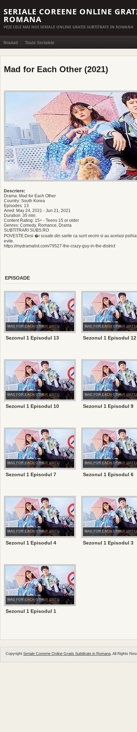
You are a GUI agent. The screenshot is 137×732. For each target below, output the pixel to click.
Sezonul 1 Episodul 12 (109, 338)
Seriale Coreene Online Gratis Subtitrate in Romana (67, 653)
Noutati (11, 42)
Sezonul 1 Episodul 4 (31, 543)
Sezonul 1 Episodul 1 (31, 611)
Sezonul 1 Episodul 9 (108, 406)
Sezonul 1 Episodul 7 (31, 474)
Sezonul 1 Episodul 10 (32, 406)
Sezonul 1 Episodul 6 (108, 474)
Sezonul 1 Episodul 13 (32, 338)
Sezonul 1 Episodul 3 (108, 543)
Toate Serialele (39, 42)
